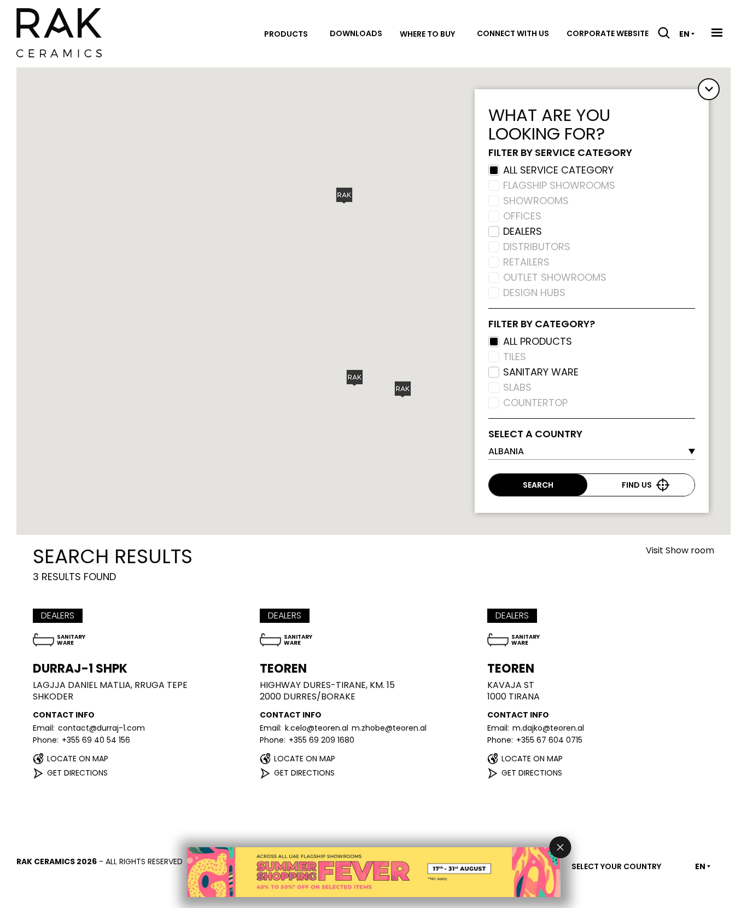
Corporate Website (608, 33)
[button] (344, 195)
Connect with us (513, 33)
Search (538, 484)
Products (286, 33)
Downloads (356, 33)
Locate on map (77, 758)
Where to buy (427, 33)
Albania (506, 451)
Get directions (77, 773)
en (684, 33)
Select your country (616, 866)
